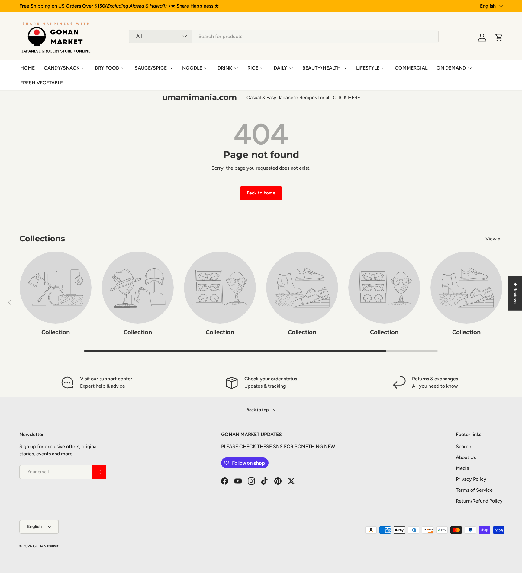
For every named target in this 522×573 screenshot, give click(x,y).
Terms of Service (474, 490)
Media (462, 468)
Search (463, 446)
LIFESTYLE (367, 68)
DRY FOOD (107, 68)
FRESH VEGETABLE (41, 83)
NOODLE (192, 68)
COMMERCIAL (411, 68)
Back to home (261, 193)
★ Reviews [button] (515, 293)
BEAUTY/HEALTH (321, 68)
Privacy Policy (471, 479)
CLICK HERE (346, 97)
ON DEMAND (451, 68)
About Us (466, 457)
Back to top (257, 409)
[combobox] (283, 36)
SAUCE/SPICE (151, 68)
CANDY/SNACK (61, 68)
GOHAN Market (46, 546)
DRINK (225, 68)
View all (494, 239)
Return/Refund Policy (479, 501)
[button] (499, 37)
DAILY (280, 68)
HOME (27, 68)
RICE (252, 68)
